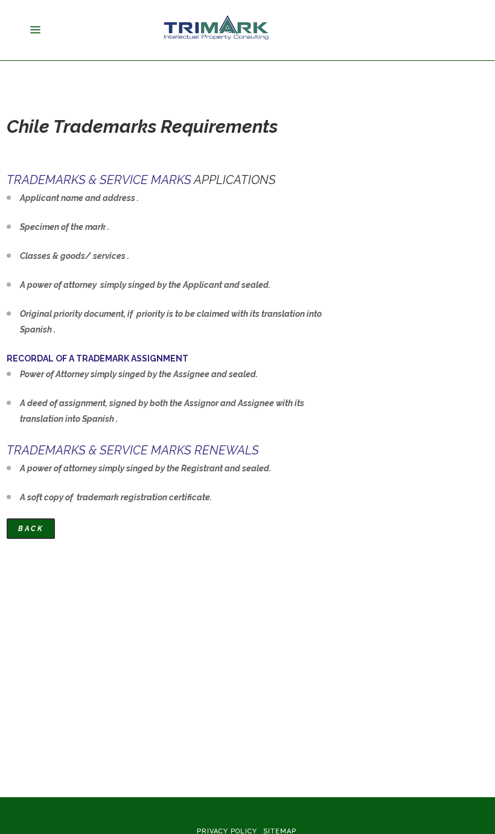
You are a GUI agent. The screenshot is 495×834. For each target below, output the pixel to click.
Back (30, 528)
